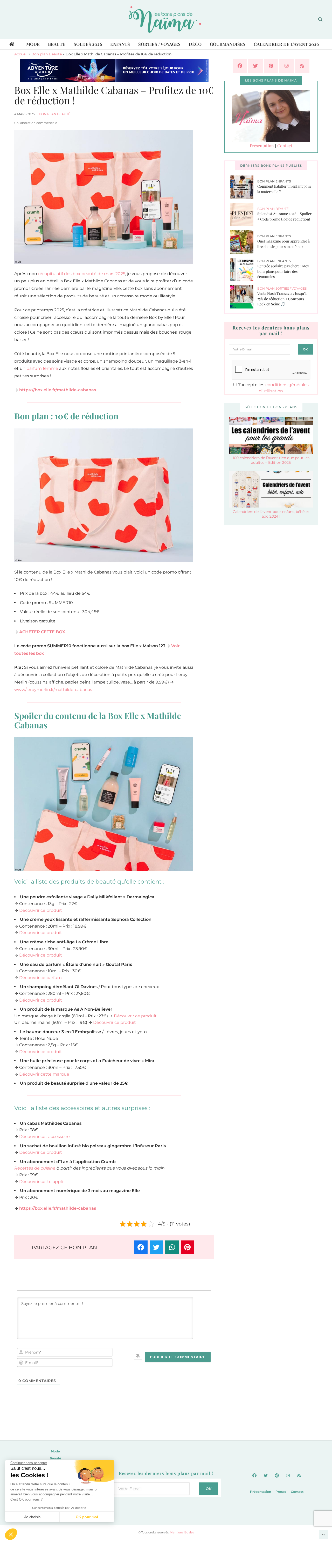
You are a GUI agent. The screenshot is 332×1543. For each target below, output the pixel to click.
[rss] (302, 66)
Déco (195, 44)
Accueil (20, 54)
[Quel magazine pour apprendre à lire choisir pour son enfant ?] (243, 242)
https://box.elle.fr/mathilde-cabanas (57, 389)
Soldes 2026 (88, 44)
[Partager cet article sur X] (156, 1247)
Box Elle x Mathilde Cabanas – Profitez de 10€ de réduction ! (114, 95)
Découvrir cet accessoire (44, 1136)
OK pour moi (87, 1517)
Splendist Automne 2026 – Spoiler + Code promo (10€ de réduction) (284, 216)
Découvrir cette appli (41, 1181)
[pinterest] (271, 66)
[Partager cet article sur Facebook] (141, 1247)
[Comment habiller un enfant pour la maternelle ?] (243, 187)
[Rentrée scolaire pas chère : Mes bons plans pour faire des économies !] (243, 269)
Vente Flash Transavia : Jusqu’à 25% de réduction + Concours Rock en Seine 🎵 (282, 298)
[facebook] (240, 66)
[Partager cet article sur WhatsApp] (172, 1247)
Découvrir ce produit (40, 910)
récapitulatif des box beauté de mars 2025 (81, 273)
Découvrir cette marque (44, 1074)
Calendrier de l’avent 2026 (286, 44)
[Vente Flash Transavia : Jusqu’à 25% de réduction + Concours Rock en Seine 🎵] (243, 296)
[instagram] (286, 66)
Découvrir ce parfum (40, 977)
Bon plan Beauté (46, 54)
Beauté (56, 44)
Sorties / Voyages (159, 44)
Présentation (262, 145)
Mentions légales (182, 1532)
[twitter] (255, 66)
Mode (33, 44)
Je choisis (32, 1517)
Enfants (120, 44)
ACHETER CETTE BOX (42, 631)
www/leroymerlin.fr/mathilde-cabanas (53, 689)
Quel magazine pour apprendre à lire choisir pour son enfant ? (283, 244)
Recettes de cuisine (35, 1168)
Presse (280, 1492)
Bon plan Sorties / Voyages (282, 288)
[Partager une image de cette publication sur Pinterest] (187, 1247)
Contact (284, 145)
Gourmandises (227, 44)
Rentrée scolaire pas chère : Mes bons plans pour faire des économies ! (283, 271)
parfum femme (42, 368)
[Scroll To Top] (323, 1534)
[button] (11, 1534)
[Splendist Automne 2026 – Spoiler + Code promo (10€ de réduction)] (243, 214)
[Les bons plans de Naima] (166, 19)
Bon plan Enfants (274, 181)
